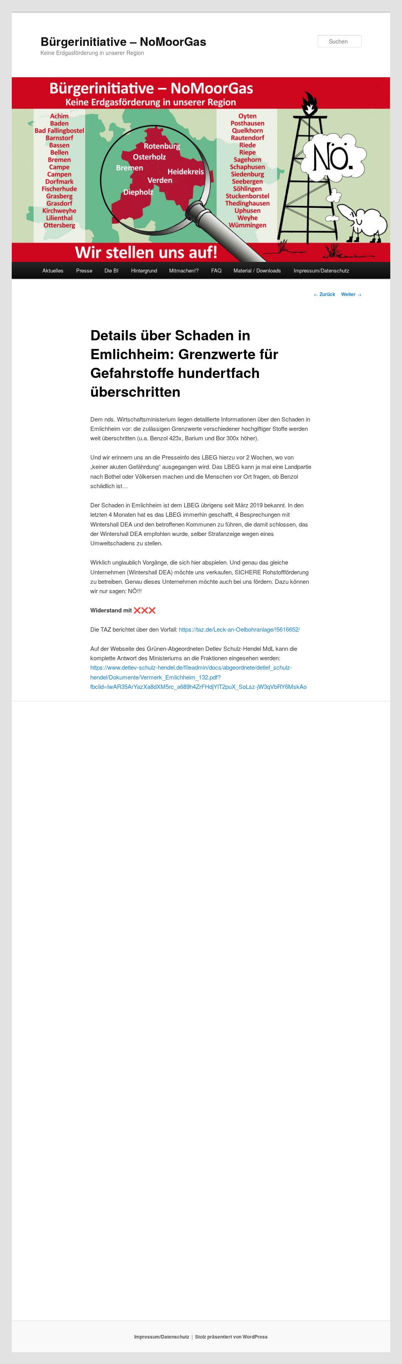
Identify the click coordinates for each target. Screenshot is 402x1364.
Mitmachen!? (184, 270)
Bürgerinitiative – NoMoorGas (123, 41)
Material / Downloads (257, 270)
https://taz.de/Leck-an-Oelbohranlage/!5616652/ (239, 629)
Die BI (111, 270)
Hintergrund (144, 270)
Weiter (351, 294)
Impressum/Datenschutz (321, 270)
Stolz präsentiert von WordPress (231, 1336)
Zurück (324, 294)
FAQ (216, 270)
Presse (84, 270)
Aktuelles (53, 270)
